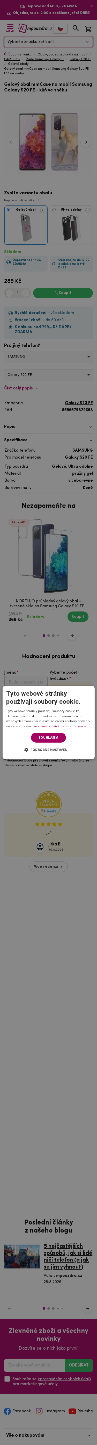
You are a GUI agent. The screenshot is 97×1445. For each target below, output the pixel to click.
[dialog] (48, 722)
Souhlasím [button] (48, 737)
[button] (48, 749)
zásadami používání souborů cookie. (59, 726)
